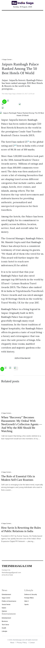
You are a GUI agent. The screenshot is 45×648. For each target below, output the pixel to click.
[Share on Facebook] (17, 101)
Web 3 (26, 601)
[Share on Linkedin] (11, 108)
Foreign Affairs (29, 598)
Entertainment (6, 594)
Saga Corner (6, 598)
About (12, 642)
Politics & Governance (9, 601)
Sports (26, 604)
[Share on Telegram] (28, 105)
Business (5, 621)
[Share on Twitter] (10, 105)
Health (4, 628)
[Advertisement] (22, 33)
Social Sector (6, 604)
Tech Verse (5, 624)
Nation (4, 608)
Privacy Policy (22, 642)
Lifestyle (4, 631)
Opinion (4, 611)
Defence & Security (30, 594)
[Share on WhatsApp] (4, 101)
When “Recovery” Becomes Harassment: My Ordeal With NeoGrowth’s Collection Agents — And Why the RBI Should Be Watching (21, 424)
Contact (32, 642)
